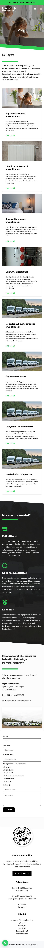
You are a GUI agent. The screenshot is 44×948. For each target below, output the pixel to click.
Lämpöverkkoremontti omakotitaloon (17, 168)
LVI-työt (22, 923)
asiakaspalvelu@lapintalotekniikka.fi (16, 701)
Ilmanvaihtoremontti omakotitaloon (16, 220)
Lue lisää (10, 135)
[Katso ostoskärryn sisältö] (35, 9)
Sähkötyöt (22, 925)
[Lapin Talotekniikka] (9, 9)
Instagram (22, 907)
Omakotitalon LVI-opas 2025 (19, 474)
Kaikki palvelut (22, 931)
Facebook (22, 904)
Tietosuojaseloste (31, 945)
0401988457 (19, 695)
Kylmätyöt (22, 928)
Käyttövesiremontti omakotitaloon (16, 115)
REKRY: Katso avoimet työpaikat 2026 (22, 2)
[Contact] (5, 943)
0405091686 (10, 689)
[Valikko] (41, 9)
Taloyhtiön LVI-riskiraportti (19, 426)
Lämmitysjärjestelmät (17, 271)
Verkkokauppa (22, 933)
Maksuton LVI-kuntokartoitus (22, 920)
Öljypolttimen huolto (16, 376)
